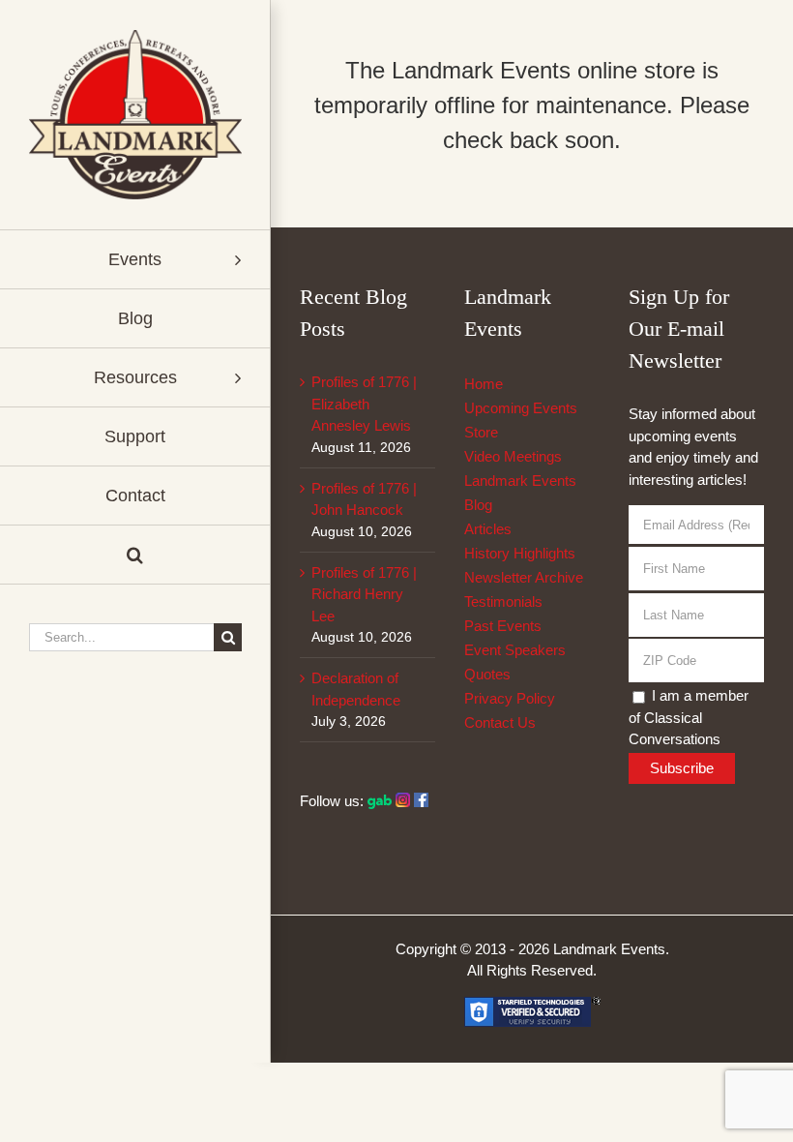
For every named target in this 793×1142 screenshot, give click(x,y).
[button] (135, 555)
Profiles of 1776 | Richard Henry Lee (364, 594)
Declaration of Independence (355, 689)
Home (483, 384)
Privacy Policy (509, 698)
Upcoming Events (520, 408)
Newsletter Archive (523, 577)
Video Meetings (513, 456)
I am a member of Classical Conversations (689, 717)
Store (481, 432)
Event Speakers (515, 650)
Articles (488, 529)
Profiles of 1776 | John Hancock (364, 499)
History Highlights (519, 553)
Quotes (487, 674)
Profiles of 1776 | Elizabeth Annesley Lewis (364, 404)
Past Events (503, 625)
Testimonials (503, 601)
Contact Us (500, 722)
